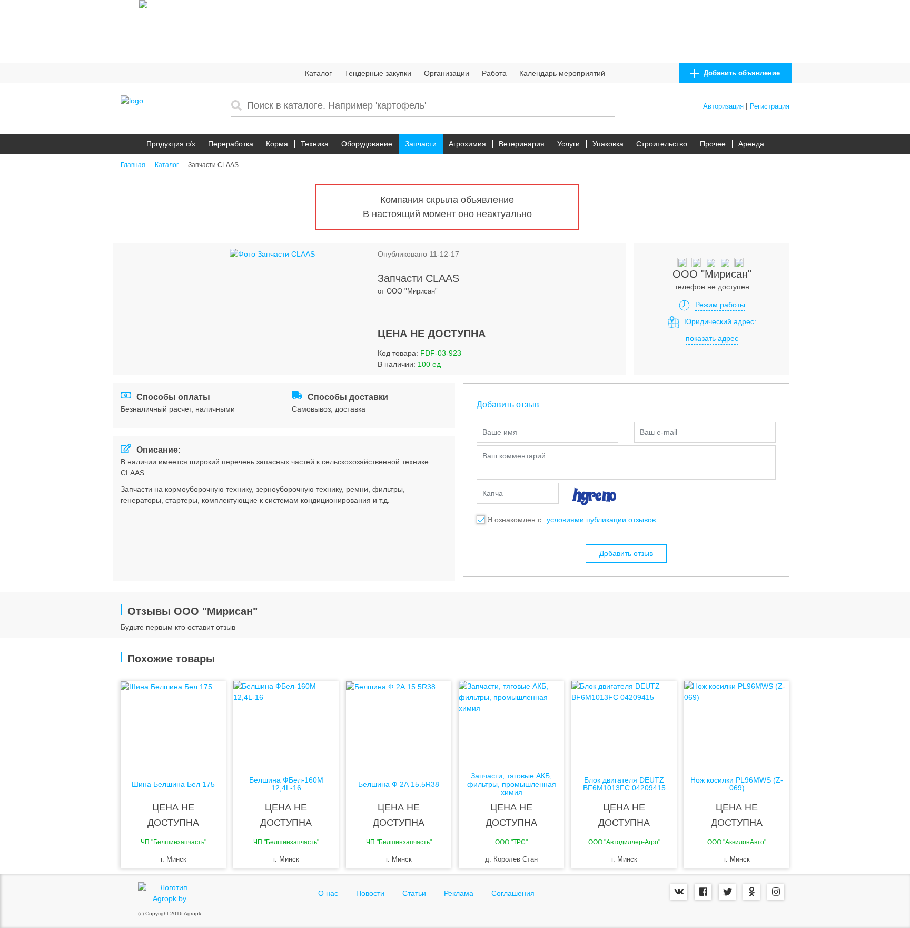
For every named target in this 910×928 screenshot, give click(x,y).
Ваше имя (499, 432)
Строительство (661, 144)
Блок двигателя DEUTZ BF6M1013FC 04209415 (624, 784)
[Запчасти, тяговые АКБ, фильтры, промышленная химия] (511, 723)
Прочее (713, 144)
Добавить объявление (740, 73)
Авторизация (723, 106)
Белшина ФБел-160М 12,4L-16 (286, 784)
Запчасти (421, 144)
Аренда (751, 144)
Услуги (568, 144)
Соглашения (513, 893)
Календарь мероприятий (562, 73)
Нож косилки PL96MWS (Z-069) (736, 784)
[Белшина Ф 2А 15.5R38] (398, 723)
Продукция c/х (170, 144)
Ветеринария (522, 144)
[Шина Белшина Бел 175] (173, 723)
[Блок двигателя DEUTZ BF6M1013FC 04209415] (624, 723)
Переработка (230, 144)
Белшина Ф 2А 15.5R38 (398, 784)
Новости (370, 893)
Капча (492, 493)
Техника (315, 144)
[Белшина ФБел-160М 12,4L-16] (286, 723)
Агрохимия (467, 144)
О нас (328, 893)
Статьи (414, 893)
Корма (277, 144)
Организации (446, 73)
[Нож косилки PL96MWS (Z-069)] (736, 723)
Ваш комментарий (514, 456)
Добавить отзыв (626, 553)
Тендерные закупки (377, 73)
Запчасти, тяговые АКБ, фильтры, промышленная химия (511, 784)
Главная (133, 165)
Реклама (458, 893)
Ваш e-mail (658, 432)
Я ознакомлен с (514, 519)
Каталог (318, 73)
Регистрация (769, 106)
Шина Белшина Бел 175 (173, 784)
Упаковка (608, 144)
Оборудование (366, 144)
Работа (494, 73)
